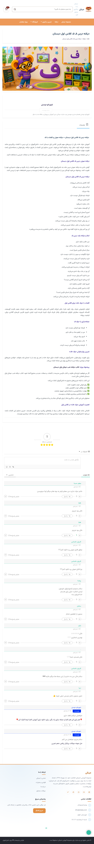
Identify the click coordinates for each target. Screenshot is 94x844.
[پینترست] (73, 792)
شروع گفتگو (39, 810)
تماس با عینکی (41, 778)
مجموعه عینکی (66, 22)
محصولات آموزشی (31, 31)
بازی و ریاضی (32, 39)
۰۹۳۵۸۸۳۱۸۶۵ (82, 805)
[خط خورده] (10, 466)
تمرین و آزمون (46, 22)
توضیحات (82, 125)
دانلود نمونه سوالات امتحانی (41, 47)
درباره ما (43, 786)
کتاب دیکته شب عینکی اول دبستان (66, 367)
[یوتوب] (84, 792)
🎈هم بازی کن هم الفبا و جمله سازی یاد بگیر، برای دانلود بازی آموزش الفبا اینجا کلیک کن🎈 (49, 719)
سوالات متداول (41, 791)
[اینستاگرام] (89, 792)
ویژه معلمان (23, 22)
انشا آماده (47, 31)
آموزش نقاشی (32, 47)
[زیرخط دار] (6, 466)
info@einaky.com (81, 810)
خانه (88, 39)
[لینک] (13, 466)
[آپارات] (79, 792)
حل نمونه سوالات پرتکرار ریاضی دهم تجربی (66, 743)
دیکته (56, 22)
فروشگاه (35, 22)
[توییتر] (68, 792)
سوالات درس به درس (43, 39)
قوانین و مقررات (41, 782)
